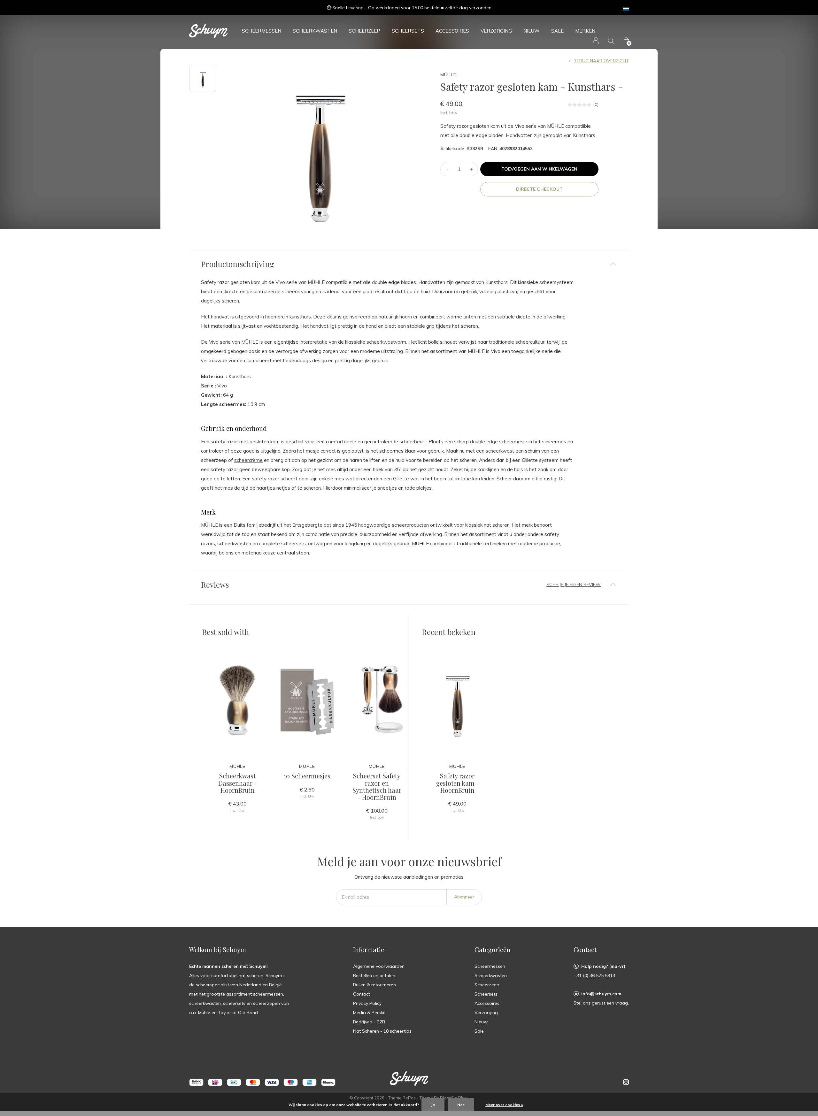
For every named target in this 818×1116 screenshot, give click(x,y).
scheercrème (248, 460)
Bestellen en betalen (374, 975)
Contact (361, 994)
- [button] (446, 169)
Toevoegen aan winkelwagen (539, 169)
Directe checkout (539, 189)
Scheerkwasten (315, 31)
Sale (557, 31)
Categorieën (492, 949)
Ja (433, 1104)
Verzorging (496, 31)
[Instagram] (626, 1082)
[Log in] (595, 41)
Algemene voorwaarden (379, 966)
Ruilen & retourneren (374, 985)
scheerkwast (500, 451)
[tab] (409, 264)
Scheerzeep (364, 31)
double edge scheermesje (498, 442)
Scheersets (408, 31)
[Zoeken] (611, 41)
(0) (595, 104)
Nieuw (531, 31)
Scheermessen (261, 31)
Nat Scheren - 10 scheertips (382, 1031)
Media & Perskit (369, 1012)
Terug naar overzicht (601, 61)
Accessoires (452, 31)
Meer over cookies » (504, 1104)
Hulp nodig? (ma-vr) (603, 966)
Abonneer (464, 897)
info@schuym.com (601, 994)
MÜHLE (209, 525)
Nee (461, 1104)
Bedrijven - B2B (369, 1022)
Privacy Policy (367, 1003)
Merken (585, 31)
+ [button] (471, 169)
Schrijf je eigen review (573, 584)
